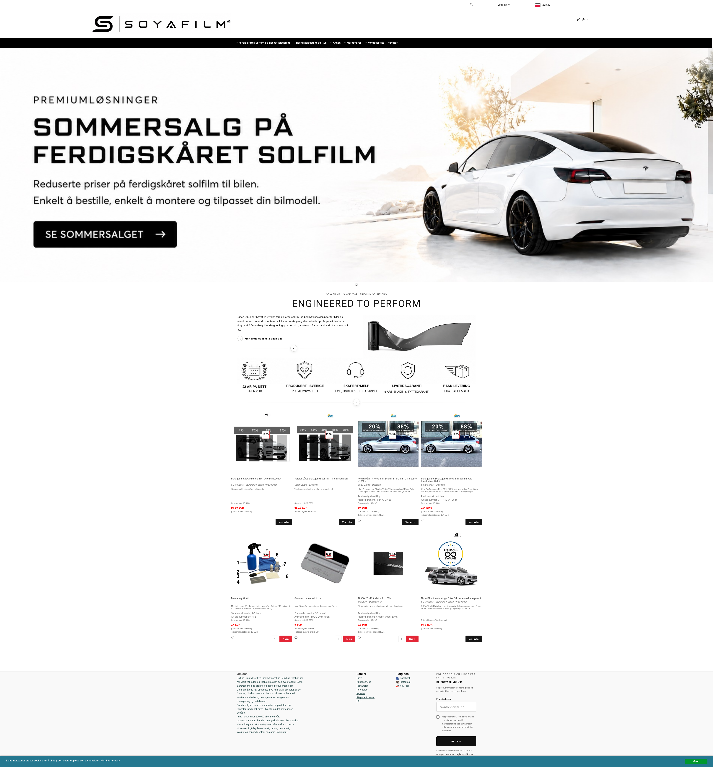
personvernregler (453, 754)
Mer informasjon (110, 760)
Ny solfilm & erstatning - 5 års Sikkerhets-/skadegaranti (451, 598)
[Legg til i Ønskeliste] (360, 521)
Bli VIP (456, 741)
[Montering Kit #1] (266, 554)
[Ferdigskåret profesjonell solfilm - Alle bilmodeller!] (329, 434)
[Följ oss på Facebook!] (397, 678)
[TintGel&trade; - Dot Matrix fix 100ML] (392, 554)
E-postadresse (443, 699)
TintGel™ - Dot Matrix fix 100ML (375, 598)
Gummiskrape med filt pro (308, 598)
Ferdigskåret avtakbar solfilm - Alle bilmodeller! (256, 478)
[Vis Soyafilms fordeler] (356, 377)
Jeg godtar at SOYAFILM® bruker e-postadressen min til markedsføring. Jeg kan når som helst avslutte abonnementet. (458, 723)
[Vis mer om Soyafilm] (293, 348)
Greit (696, 761)
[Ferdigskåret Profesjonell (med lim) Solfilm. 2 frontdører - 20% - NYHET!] (392, 434)
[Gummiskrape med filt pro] (329, 554)
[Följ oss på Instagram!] (397, 682)
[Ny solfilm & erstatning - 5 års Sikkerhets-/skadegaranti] (457, 534)
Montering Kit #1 (240, 598)
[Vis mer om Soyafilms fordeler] (356, 402)
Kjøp (286, 638)
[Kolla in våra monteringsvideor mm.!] (397, 685)
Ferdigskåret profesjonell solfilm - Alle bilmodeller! (321, 478)
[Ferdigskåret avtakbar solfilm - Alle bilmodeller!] (266, 434)
